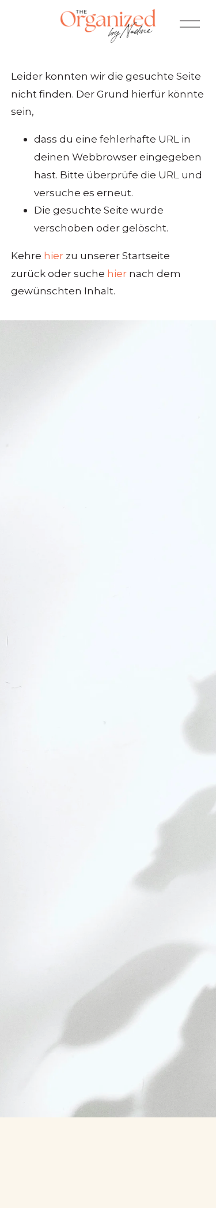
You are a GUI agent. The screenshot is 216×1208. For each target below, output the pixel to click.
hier (53, 255)
